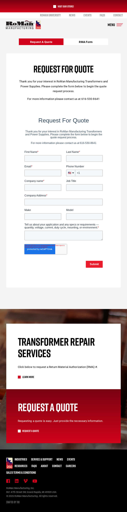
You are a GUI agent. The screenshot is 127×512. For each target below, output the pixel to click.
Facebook (8, 481)
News (72, 15)
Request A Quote (41, 42)
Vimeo (25, 481)
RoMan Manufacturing (23, 24)
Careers (71, 466)
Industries (21, 459)
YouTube (35, 481)
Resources (21, 466)
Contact (118, 15)
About (44, 466)
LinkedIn (17, 481)
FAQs (102, 15)
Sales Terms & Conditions (21, 472)
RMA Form (86, 42)
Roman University (50, 15)
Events (87, 15)
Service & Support (41, 459)
